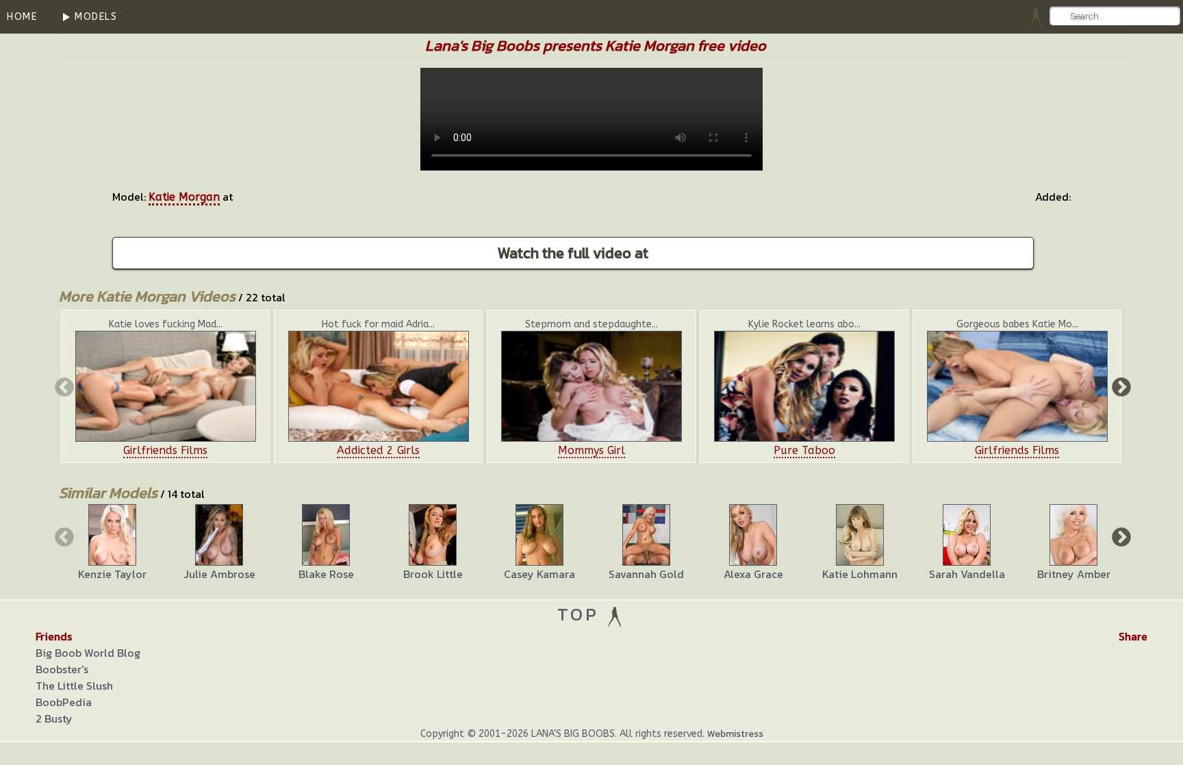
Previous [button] (63, 386)
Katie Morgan (184, 196)
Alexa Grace (753, 574)
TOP (581, 614)
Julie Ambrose (219, 574)
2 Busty (54, 718)
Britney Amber (1073, 574)
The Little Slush (74, 685)
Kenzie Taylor (112, 574)
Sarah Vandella (967, 574)
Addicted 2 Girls (378, 450)
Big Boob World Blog (88, 652)
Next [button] (1120, 386)
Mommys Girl (591, 450)
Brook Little (433, 574)
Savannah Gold (646, 574)
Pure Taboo (804, 450)
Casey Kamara (539, 574)
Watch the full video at (573, 253)
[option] (165, 386)
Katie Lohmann (860, 574)
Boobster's (62, 669)
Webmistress (735, 734)
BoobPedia (64, 702)
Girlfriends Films (165, 450)
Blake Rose (326, 574)
